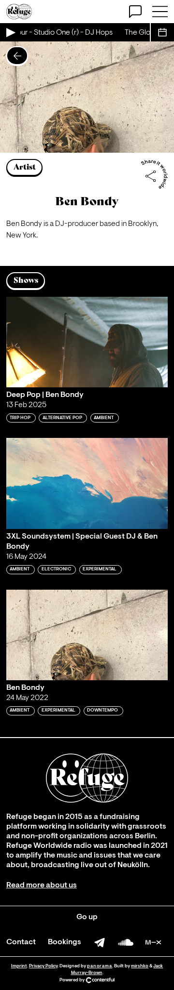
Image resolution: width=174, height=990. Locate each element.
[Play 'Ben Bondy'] (87, 635)
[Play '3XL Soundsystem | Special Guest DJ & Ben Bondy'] (87, 483)
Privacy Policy (43, 966)
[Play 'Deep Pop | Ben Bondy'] (87, 342)
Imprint (19, 966)
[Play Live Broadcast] (10, 32)
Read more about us (41, 885)
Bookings (64, 942)
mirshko (139, 966)
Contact (21, 942)
